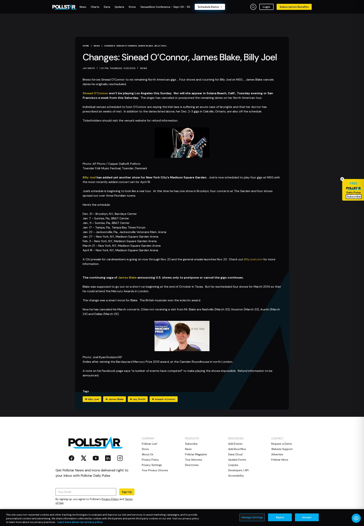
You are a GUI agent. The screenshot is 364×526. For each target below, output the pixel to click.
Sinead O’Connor (95, 93)
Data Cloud (235, 454)
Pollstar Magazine (196, 454)
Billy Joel (89, 177)
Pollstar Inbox (279, 459)
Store (145, 449)
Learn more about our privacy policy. (80, 522)
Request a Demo (281, 443)
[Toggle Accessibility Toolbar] (356, 518)
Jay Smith (137, 399)
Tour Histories (193, 459)
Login (266, 7)
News (143, 68)
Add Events (235, 443)
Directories (192, 465)
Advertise (277, 454)
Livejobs (233, 465)
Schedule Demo (208, 7)
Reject (280, 517)
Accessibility (236, 475)
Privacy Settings (152, 465)
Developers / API (238, 470)
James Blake (127, 277)
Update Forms (237, 459)
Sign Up (127, 492)
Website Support (282, 449)
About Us (147, 454)
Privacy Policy (110, 499)
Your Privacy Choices (155, 470)
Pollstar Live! (149, 443)
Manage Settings (252, 517)
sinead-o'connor (163, 399)
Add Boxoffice (237, 449)
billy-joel (92, 399)
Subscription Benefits (294, 7)
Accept (306, 517)
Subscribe (191, 443)
